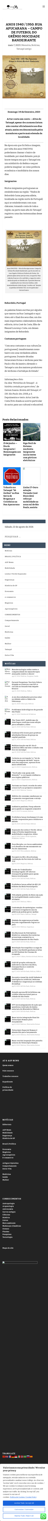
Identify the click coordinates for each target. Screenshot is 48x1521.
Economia (9, 591)
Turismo (29, 790)
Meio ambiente (25, 851)
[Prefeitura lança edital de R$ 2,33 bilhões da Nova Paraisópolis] (8, 886)
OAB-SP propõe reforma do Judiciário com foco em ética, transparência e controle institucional (24, 966)
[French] (10, 1456)
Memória (26, 45)
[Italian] (19, 1456)
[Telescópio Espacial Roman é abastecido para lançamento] (8, 1032)
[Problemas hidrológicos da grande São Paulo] (8, 711)
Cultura (23, 956)
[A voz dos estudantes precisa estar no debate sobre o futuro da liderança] (8, 699)
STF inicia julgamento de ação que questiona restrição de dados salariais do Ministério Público (27, 1007)
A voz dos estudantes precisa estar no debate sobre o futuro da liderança (27, 699)
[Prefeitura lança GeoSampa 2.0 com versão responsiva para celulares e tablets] (8, 819)
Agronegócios (11, 609)
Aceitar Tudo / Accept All (24, 1503)
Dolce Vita (9, 655)
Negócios (9, 603)
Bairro (23, 914)
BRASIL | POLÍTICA (13, 557)
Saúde (7, 638)
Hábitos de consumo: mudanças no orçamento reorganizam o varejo (27, 797)
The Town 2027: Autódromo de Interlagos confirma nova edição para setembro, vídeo (26, 722)
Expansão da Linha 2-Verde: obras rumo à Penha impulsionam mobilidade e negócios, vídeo (27, 832)
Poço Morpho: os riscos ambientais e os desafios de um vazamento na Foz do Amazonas (27, 846)
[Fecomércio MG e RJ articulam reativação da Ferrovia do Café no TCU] (8, 859)
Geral (7, 626)
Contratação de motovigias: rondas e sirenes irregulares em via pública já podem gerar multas (27, 910)
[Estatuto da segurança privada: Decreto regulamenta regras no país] (8, 922)
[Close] (45, 1465)
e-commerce (10, 597)
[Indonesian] (16, 1456)
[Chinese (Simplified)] (3, 1456)
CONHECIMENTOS (12, 615)
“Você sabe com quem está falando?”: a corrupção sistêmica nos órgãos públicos (26, 775)
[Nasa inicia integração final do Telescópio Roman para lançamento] (8, 1019)
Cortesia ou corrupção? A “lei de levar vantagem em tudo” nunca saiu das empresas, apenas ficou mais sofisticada (26, 761)
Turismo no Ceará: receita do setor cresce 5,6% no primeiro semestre (27, 787)
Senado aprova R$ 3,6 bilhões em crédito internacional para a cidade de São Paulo (26, 994)
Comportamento (12, 620)
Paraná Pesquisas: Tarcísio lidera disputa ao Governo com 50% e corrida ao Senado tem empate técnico (27, 685)
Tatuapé (8, 650)
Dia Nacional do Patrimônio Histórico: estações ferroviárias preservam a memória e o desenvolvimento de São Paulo (26, 936)
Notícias (35, 45)
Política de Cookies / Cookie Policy (23, 1497)
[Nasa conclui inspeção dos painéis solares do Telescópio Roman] (8, 1042)
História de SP (11, 586)
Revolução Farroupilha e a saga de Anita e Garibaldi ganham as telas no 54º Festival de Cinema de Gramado (27, 951)
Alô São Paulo (25, 727)
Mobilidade (10, 568)
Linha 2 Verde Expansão (15, 574)
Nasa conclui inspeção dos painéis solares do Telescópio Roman (27, 1042)
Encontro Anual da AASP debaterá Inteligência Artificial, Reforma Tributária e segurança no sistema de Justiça (27, 980)
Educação (24, 704)
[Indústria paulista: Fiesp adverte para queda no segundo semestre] (8, 808)
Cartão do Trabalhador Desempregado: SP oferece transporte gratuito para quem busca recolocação (25, 873)
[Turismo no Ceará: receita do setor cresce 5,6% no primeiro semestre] (8, 787)
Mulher (8, 644)
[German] (13, 1456)
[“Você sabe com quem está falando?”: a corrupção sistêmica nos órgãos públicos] (8, 775)
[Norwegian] (22, 1456)
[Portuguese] (25, 1456)
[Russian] (28, 1456)
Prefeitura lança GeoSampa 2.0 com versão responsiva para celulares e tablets (27, 819)
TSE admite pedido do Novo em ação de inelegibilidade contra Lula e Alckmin (27, 897)
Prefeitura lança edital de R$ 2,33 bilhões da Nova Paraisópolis (26, 885)
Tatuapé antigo (23, 49)
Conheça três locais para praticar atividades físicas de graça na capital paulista (26, 735)
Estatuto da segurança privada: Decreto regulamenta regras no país (26, 922)
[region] (24, 1492)
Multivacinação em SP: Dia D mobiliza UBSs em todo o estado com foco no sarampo (27, 748)
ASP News (9, 562)
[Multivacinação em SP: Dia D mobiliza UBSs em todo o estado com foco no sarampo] (8, 747)
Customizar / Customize (24, 1509)
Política (29, 691)
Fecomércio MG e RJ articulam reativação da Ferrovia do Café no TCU (26, 859)
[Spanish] (31, 1456)
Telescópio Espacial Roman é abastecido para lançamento (24, 1031)
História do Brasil (31, 956)
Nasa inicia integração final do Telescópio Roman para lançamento (25, 1020)
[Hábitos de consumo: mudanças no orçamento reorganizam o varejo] (8, 798)
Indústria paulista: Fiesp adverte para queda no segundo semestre (26, 808)
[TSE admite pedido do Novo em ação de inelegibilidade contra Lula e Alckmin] (8, 897)
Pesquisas (30, 676)
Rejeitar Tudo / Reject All (24, 1516)
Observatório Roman (33, 1024)
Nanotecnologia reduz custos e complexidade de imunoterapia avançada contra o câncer (26, 672)
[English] (7, 1456)
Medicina (9, 632)
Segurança (9, 580)
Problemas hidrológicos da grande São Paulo (27, 711)
